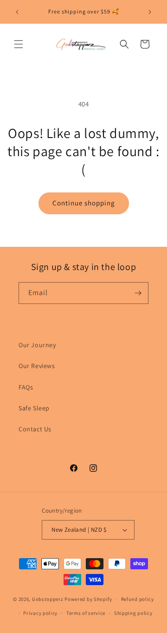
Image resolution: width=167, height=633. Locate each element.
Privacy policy (40, 613)
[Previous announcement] (17, 12)
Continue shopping (83, 202)
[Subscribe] (138, 293)
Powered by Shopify (88, 598)
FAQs (26, 387)
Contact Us (35, 429)
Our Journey (37, 345)
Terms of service (85, 613)
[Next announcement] (150, 12)
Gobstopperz (48, 598)
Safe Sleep (34, 408)
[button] (18, 44)
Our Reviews (37, 366)
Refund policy (137, 599)
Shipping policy (133, 613)
